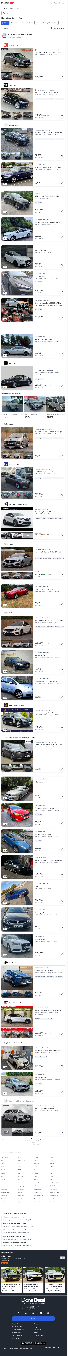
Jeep (2, 1182)
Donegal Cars (37, 1192)
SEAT (19, 1170)
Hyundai (36, 1160)
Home (11, 8)
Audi (51, 1157)
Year (37, 23)
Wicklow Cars (37, 1198)
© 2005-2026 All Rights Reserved (54, 1348)
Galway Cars (21, 1189)
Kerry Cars (4, 1195)
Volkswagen (4, 1157)
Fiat (51, 1173)
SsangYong (21, 1186)
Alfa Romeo (21, 1182)
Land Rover (4, 1170)
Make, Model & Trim (27, 23)
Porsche (36, 1179)
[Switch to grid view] (51, 28)
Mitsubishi (20, 1176)
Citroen (52, 1166)
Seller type (14, 23)
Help (35, 1327)
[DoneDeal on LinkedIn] (41, 1313)
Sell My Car (37, 1329)
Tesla (51, 1179)
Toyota (36, 1157)
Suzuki (3, 1173)
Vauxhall (36, 1173)
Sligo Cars (20, 1202)
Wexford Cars (21, 1192)
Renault (52, 1163)
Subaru (3, 1186)
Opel (2, 1166)
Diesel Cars (53, 1202)
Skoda (3, 1163)
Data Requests (17, 1335)
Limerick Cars (5, 1192)
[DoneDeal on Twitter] (26, 1313)
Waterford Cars (54, 1192)
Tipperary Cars (54, 1195)
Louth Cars (21, 1195)
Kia (18, 1163)
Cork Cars (4, 1189)
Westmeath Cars (38, 1195)
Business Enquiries (18, 1329)
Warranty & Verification (49, 23)
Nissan (52, 1160)
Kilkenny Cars (38, 1202)
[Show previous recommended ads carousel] (60, 393)
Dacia (35, 1170)
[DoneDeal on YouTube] (33, 1313)
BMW (19, 1157)
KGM (35, 1186)
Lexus (35, 1176)
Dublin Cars (53, 1186)
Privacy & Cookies (13, 1348)
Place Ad (57, 3)
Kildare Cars (37, 1189)
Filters (6, 23)
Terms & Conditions (26, 1348)
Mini (19, 1173)
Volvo (19, 1166)
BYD (2, 1176)
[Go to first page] (3, 1140)
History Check (17, 1332)
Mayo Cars (4, 1198)
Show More (4, 1206)
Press (36, 1324)
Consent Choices (39, 1335)
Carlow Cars (4, 1202)
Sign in (33, 1318)
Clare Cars (20, 1198)
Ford (2, 1160)
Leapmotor (37, 1182)
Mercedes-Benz (22, 1160)
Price (61, 23)
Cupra (51, 1176)
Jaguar (3, 1179)
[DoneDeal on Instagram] (48, 1313)
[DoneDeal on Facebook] (18, 1313)
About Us (15, 1324)
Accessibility (16, 1338)
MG (19, 1179)
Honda (36, 1166)
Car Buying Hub (17, 1327)
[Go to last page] (63, 1140)
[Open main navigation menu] (63, 3)
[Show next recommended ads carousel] (63, 393)
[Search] (4, 13)
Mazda (52, 1170)
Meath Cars (53, 1189)
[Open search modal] (50, 3)
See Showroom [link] (5, 1260)
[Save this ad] (62, 76)
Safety (36, 1332)
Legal (4, 1348)
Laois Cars (53, 1198)
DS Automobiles (54, 1182)
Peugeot (36, 1163)
